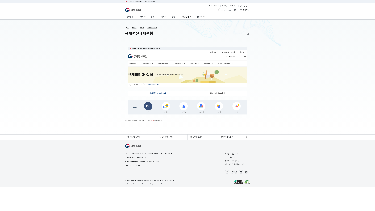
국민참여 (185, 17)
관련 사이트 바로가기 (227, 137)
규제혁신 (142, 28)
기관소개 (199, 17)
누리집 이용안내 (230, 154)
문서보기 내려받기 (231, 161)
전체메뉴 (246, 10)
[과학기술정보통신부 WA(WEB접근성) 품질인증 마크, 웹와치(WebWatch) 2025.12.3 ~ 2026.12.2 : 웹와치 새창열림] (247, 182)
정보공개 (130, 17)
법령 (173, 17)
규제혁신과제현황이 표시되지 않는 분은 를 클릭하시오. (144, 120)
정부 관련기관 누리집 (133, 137)
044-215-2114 (137, 158)
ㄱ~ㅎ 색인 (229, 157)
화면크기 (232, 6)
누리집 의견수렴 (169, 180)
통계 (162, 17)
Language (245, 6)
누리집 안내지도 (158, 180)
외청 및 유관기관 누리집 (166, 137)
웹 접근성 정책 (148, 180)
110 (146, 162)
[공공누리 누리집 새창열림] (238, 182)
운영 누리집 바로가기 (196, 137)
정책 (152, 17)
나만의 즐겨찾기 (212, 6)
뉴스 (141, 17)
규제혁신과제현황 (152, 28)
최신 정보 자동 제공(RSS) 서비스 (236, 164)
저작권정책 (140, 180)
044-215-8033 (134, 166)
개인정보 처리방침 (130, 180)
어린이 (224, 6)
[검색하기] (235, 10)
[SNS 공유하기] (248, 34)
